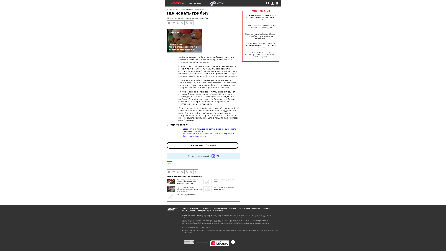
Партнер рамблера (202, 242)
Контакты (266, 208)
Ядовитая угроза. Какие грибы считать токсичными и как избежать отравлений (188, 181)
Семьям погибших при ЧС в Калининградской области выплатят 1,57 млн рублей (260, 55)
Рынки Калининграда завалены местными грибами (208, 134)
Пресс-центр (206, 208)
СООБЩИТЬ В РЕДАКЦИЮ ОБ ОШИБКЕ (210, 211)
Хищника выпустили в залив (187, 195)
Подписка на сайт (220, 208)
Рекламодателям (188, 211)
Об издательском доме (190, 208)
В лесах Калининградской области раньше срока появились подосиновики (189, 189)
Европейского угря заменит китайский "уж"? (223, 188)
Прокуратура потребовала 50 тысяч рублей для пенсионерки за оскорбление (260, 36)
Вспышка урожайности (194, 136)
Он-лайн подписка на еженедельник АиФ (245, 208)
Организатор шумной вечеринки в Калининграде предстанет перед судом (261, 17)
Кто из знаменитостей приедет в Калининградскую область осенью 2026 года (260, 45)
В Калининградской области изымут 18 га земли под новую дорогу (260, 27)
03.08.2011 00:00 (172, 9)
